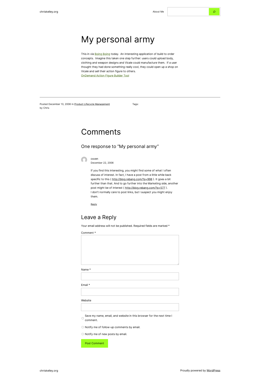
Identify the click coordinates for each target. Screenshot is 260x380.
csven (94, 158)
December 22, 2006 (102, 162)
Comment (88, 232)
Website (86, 300)
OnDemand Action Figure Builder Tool (105, 75)
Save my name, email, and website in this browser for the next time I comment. (128, 318)
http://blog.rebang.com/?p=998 (132, 179)
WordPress (213, 370)
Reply (94, 204)
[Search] (214, 11)
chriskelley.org (49, 11)
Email (85, 284)
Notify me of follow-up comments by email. (112, 327)
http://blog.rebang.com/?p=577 (145, 187)
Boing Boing (102, 53)
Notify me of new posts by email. (106, 334)
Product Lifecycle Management (92, 104)
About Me (158, 11)
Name (86, 269)
